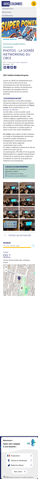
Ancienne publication (14, 43)
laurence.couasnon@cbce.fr (17, 176)
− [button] (6, 270)
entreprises (23, 62)
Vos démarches (7, 16)
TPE (12, 64)
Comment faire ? (8, 9)
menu (34, 2)
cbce (17, 62)
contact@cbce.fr (13, 173)
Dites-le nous (6, 12)
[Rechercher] (33, 245)
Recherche (7, 243)
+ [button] (6, 267)
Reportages (6, 64)
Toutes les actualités (19, 235)
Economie (8, 47)
